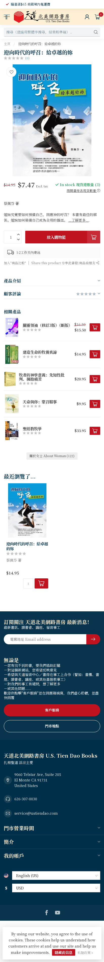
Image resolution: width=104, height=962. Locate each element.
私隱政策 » (85, 952)
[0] (97, 17)
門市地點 (52, 725)
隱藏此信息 (63, 952)
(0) (27, 58)
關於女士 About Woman (52, 455)
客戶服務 (52, 709)
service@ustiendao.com (36, 813)
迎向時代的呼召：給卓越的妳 (39, 43)
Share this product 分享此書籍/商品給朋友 (63, 262)
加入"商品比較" (15, 262)
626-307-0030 (25, 798)
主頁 (7, 43)
